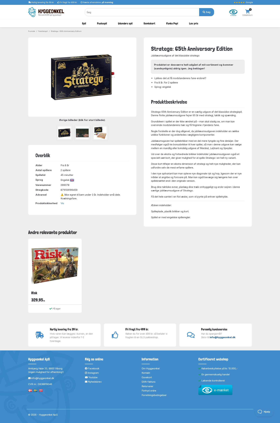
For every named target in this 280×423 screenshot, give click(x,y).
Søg (207, 12)
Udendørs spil (125, 23)
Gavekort (147, 377)
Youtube (93, 377)
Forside (31, 31)
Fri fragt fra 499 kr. (68, 2)
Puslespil (102, 23)
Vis (62, 203)
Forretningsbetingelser (154, 395)
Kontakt (146, 372)
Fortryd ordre (149, 390)
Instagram (93, 372)
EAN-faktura (148, 381)
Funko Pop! (172, 23)
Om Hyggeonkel (151, 368)
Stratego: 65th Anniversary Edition (66, 31)
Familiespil (43, 31)
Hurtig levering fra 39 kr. (42, 2)
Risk (34, 293)
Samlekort (149, 23)
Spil (84, 23)
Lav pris (193, 23)
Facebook (93, 368)
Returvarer (147, 386)
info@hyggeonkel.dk (222, 337)
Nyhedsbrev (94, 381)
